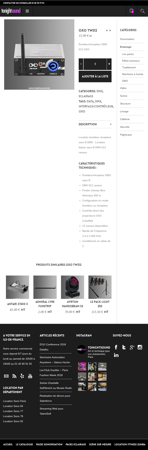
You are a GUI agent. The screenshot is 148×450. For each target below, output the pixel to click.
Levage (124, 111)
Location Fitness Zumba (129, 444)
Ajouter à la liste (95, 76)
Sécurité (124, 126)
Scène (123, 95)
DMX (100, 91)
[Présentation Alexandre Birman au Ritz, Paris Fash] (92, 376)
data (90, 101)
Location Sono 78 (13, 416)
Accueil (8, 444)
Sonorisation (127, 39)
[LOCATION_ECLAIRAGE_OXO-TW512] (39, 54)
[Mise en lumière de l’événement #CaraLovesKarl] (92, 366)
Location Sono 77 (13, 411)
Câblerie (125, 119)
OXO (82, 111)
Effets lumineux (131, 60)
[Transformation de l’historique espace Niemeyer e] (82, 376)
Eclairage (86, 96)
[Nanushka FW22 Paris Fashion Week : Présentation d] (102, 376)
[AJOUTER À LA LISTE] (11, 294)
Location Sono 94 (13, 406)
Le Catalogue (24, 444)
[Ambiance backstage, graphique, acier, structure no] (92, 387)
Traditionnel (129, 67)
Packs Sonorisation (49, 444)
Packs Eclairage (76, 444)
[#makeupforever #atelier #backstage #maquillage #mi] (102, 387)
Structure (125, 103)
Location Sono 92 (13, 421)
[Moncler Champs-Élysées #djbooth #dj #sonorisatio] (82, 387)
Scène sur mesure (100, 444)
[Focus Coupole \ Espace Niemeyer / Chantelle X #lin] (102, 366)
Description (88, 124)
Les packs (128, 54)
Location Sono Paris (14, 401)
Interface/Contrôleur (96, 106)
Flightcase (126, 134)
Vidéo (123, 88)
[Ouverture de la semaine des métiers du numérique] (82, 366)
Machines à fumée (132, 74)
